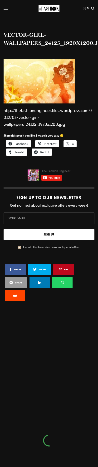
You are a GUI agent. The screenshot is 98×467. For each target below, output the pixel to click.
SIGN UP (49, 234)
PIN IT (51, 81)
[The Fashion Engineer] (49, 8)
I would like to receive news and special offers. (51, 247)
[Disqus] (49, 369)
